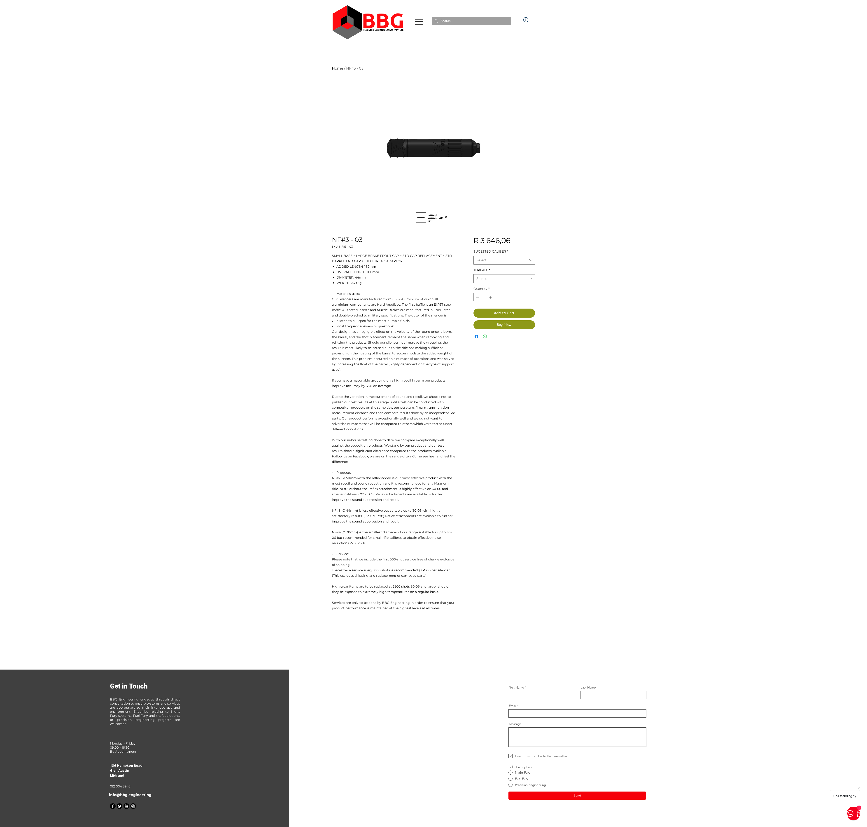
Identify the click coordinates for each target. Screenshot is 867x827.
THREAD (481, 270)
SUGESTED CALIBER (490, 251)
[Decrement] (477, 297)
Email (512, 705)
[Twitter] (119, 806)
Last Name (588, 687)
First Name (516, 687)
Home (337, 68)
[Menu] (419, 21)
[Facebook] (113, 806)
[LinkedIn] (126, 806)
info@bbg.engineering (130, 795)
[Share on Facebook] (476, 336)
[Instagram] (133, 806)
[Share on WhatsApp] (485, 336)
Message (515, 723)
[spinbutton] (484, 297)
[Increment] (491, 297)
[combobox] (504, 260)
